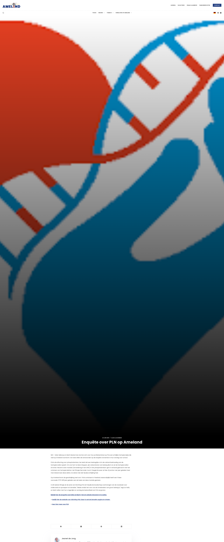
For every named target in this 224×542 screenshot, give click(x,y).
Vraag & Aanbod (192, 5)
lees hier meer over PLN (60, 504)
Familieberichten (204, 5)
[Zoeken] (3, 12)
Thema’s (109, 12)
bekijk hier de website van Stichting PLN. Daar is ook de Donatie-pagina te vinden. (81, 500)
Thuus (94, 12)
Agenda (173, 5)
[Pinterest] (101, 526)
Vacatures (181, 5)
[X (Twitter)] (220, 12)
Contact (217, 5)
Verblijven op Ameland (123, 12)
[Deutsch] (215, 13)
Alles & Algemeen (116, 438)
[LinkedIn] (121, 526)
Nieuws (100, 12)
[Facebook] (218, 12)
